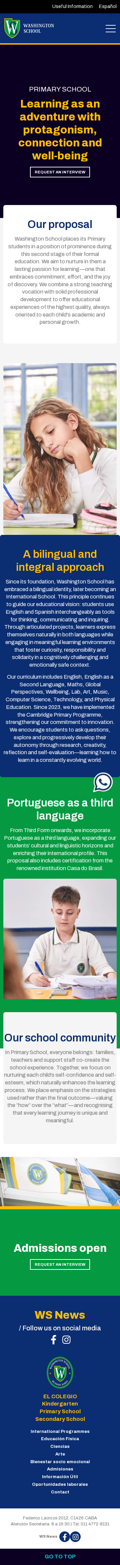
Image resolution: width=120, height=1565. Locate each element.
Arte (60, 1454)
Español (108, 6)
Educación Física (60, 1439)
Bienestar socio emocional (60, 1461)
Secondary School (60, 1419)
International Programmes (60, 1431)
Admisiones (60, 1469)
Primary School (60, 1411)
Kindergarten (60, 1404)
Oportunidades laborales (60, 1484)
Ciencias (60, 1446)
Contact (60, 1492)
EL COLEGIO (60, 1396)
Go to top (60, 1556)
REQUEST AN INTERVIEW (60, 172)
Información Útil (60, 1476)
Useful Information (72, 6)
